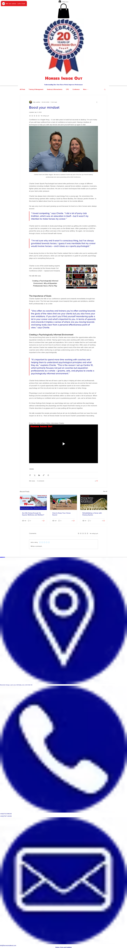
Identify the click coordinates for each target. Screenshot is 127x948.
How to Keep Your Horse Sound (61, 514)
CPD (67, 89)
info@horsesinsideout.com (8, 945)
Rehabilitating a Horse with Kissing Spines (92, 514)
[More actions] (97, 102)
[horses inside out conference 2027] (33, 502)
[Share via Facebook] (30, 475)
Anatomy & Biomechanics (54, 89)
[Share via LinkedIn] (39, 475)
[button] (63, 11)
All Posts (22, 89)
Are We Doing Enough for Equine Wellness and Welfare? (33, 514)
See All (105, 491)
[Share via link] (44, 475)
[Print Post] (48, 475)
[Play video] (63, 443)
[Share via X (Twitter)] (34, 475)
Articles (31, 469)
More (84, 89)
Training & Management (36, 89)
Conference (76, 89)
